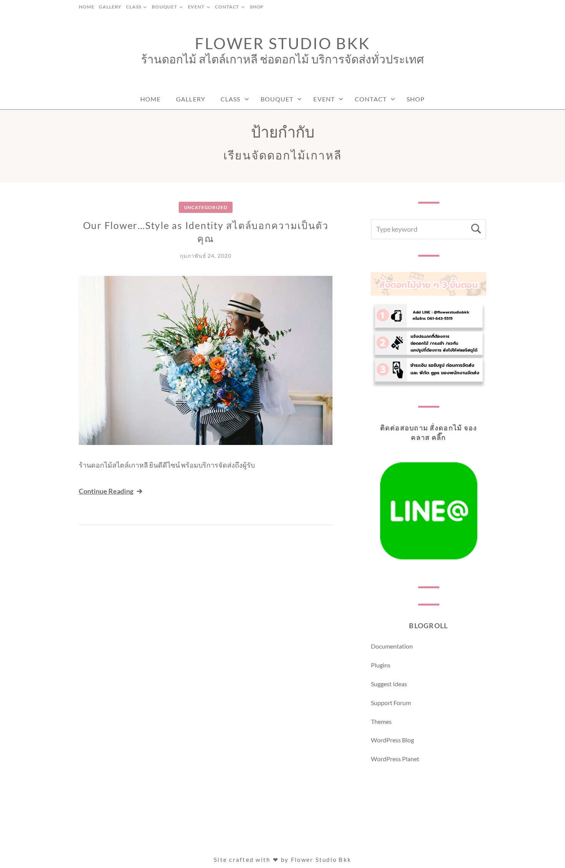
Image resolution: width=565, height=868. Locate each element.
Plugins (381, 665)
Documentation (392, 646)
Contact (227, 7)
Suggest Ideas (389, 683)
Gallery (110, 7)
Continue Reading (106, 491)
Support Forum (391, 702)
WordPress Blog (392, 740)
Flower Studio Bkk (282, 43)
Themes (381, 721)
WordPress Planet (395, 758)
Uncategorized (206, 207)
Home (86, 7)
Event (196, 7)
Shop (257, 7)
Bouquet (164, 7)
